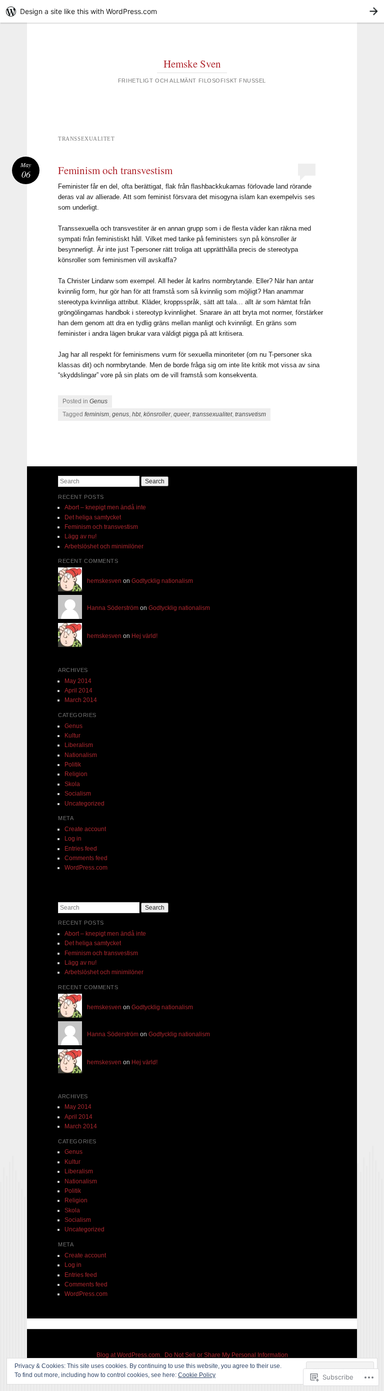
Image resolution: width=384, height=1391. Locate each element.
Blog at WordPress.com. (129, 1354)
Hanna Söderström (112, 607)
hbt (136, 414)
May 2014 (78, 680)
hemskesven (104, 580)
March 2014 (80, 700)
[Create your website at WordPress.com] (192, 11)
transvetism (250, 414)
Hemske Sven (192, 64)
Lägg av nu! (80, 536)
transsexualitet (212, 414)
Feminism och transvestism (115, 170)
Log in (73, 838)
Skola (72, 784)
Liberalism (78, 745)
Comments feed (86, 858)
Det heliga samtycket (92, 517)
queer (182, 414)
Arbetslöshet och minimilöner (104, 546)
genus (120, 414)
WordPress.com (86, 867)
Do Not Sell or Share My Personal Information (226, 1354)
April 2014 (78, 690)
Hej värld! (145, 635)
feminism (96, 414)
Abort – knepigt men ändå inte (105, 507)
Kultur (72, 735)
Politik (72, 764)
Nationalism (80, 755)
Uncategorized (84, 803)
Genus (99, 401)
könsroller (157, 414)
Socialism (77, 793)
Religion (76, 774)
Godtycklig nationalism (162, 580)
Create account (85, 829)
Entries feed (80, 848)
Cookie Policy (197, 1374)
